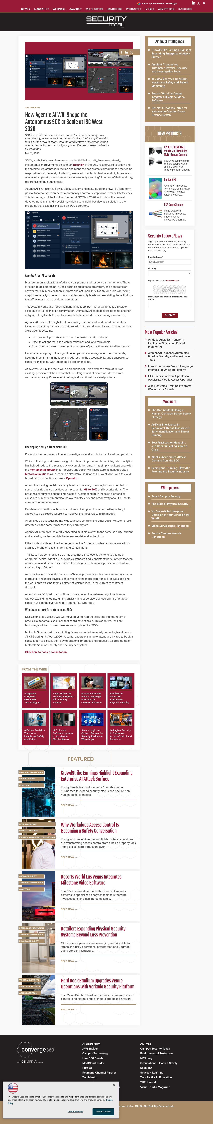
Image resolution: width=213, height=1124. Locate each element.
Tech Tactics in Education (156, 1077)
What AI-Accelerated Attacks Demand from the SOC (168, 458)
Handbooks (114, 8)
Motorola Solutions (37, 474)
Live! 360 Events (92, 1058)
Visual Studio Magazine (155, 1087)
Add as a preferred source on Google (159, 3)
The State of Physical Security (169, 504)
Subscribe (185, 8)
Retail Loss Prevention (31, 928)
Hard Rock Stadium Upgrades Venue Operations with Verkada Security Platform (97, 984)
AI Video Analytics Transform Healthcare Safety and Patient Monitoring (34, 736)
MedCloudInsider (93, 1063)
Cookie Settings (75, 1111)
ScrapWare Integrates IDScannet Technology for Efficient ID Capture (32, 701)
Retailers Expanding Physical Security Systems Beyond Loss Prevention (93, 932)
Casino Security (28, 876)
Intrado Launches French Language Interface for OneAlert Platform (91, 698)
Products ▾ (133, 8)
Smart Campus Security (166, 496)
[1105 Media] (30, 1062)
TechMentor (90, 1077)
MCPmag (146, 1058)
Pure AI (87, 1068)
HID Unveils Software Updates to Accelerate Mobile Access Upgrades (63, 736)
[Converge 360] (35, 1050)
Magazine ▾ (41, 8)
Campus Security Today (155, 1048)
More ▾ (149, 8)
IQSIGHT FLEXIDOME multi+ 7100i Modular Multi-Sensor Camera (175, 151)
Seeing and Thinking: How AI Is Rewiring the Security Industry (170, 469)
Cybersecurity (27, 779)
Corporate (25, 785)
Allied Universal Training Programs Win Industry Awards (63, 698)
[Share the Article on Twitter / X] (131, 52)
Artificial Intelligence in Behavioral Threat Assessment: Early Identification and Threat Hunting (170, 430)
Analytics (24, 889)
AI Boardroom (91, 1044)
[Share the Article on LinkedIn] (126, 52)
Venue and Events (29, 980)
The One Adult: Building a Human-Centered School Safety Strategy (171, 413)
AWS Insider (90, 1048)
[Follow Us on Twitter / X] (198, 3)
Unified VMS (170, 179)
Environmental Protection (156, 1053)
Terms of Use (126, 1106)
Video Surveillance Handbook (170, 526)
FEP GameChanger (174, 204)
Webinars (59, 8)
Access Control (28, 824)
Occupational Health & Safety (158, 1063)
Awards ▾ (75, 8)
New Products (170, 134)
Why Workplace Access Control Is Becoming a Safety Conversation (90, 828)
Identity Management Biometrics (37, 837)
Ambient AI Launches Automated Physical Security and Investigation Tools (120, 701)
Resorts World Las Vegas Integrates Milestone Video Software (91, 880)
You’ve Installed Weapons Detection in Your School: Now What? (170, 515)
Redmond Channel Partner (99, 1072)
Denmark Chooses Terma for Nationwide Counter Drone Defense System (169, 111)
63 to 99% (90, 489)
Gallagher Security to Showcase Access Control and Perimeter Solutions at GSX (121, 736)
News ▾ (25, 8)
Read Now (67, 805)
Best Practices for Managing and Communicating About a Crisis (169, 446)
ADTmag (145, 1044)
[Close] (113, 1085)
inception (78, 165)
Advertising (166, 8)
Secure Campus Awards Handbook (166, 535)
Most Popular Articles (161, 332)
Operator (72, 478)
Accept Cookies (103, 1111)
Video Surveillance (29, 986)
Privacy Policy (172, 280)
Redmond (146, 1068)
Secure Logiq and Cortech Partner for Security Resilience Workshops (92, 735)
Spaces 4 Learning (151, 1072)
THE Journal (148, 1082)
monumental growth (43, 469)
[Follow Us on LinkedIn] (193, 3)
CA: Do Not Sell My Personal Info (154, 1106)
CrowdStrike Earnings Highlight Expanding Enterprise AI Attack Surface (96, 776)
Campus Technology (95, 1053)
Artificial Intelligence (31, 772)
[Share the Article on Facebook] (121, 52)
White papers (94, 8)
